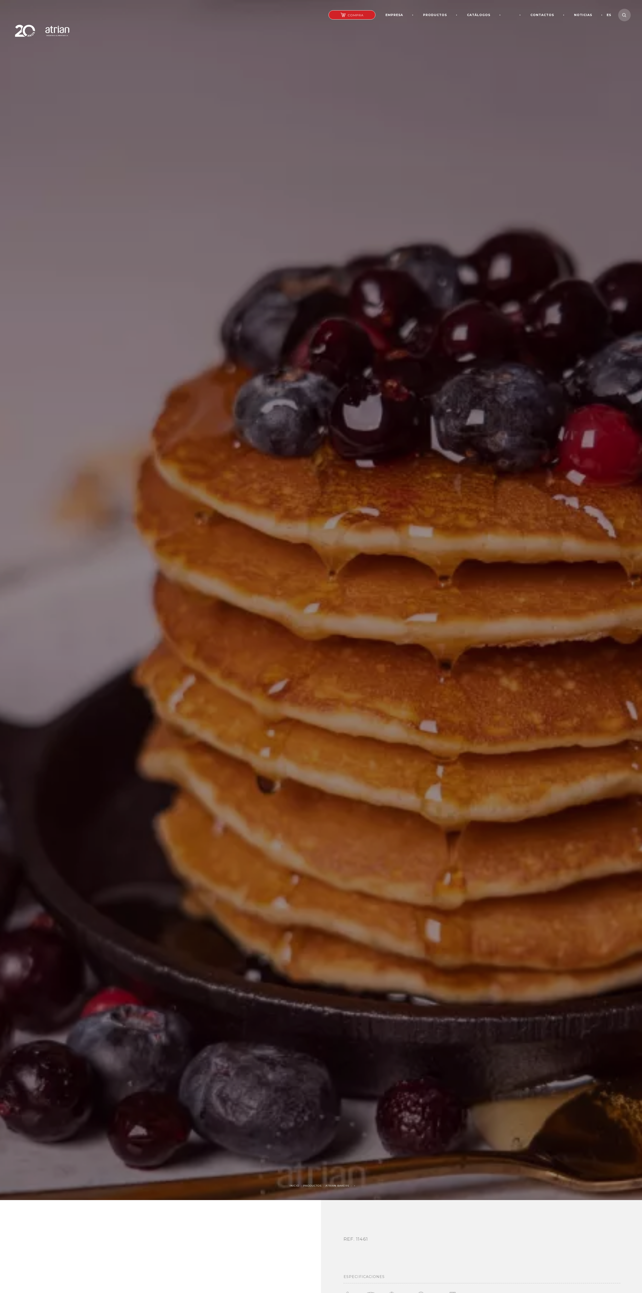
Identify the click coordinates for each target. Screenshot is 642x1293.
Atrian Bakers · (339, 1185)
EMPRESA (394, 15)
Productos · (314, 1185)
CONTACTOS (542, 15)
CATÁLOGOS (478, 15)
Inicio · (296, 1185)
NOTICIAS (583, 15)
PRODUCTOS (435, 15)
